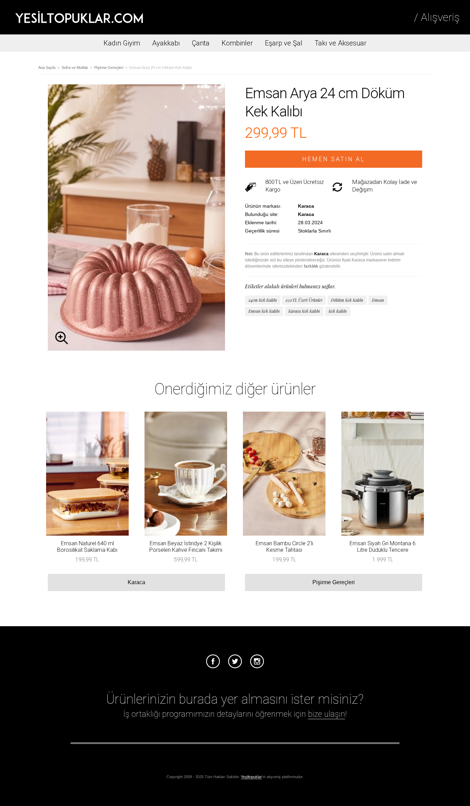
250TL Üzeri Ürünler (304, 300)
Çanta (201, 43)
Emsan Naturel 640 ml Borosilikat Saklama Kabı (87, 546)
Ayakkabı (166, 43)
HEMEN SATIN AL (333, 159)
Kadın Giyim (122, 43)
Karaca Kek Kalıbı (304, 311)
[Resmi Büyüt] (136, 349)
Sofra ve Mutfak (75, 67)
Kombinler (237, 43)
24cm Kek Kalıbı (262, 300)
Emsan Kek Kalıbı (264, 311)
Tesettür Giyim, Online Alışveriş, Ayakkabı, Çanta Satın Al (79, 17)
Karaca (136, 582)
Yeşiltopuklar (251, 777)
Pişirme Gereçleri (108, 67)
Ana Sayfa (46, 67)
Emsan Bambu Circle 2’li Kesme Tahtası (284, 546)
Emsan (378, 300)
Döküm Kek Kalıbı (347, 300)
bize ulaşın (326, 714)
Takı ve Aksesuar (340, 43)
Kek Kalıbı (338, 311)
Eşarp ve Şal (283, 43)
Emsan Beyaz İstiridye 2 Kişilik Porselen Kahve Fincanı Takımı (185, 546)
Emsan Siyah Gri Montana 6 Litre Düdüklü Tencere (383, 546)
